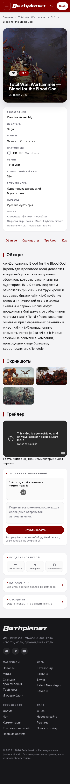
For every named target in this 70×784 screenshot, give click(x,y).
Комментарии (12, 722)
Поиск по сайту (47, 728)
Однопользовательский (24, 188)
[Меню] (7, 6)
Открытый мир (15, 221)
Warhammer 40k (16, 225)
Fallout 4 (42, 673)
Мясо (38, 221)
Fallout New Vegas (49, 685)
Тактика (47, 225)
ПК (21, 153)
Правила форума (14, 733)
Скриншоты (30, 240)
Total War (13, 164)
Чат (5, 716)
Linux (35, 153)
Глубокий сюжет (53, 221)
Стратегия (27, 141)
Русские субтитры (20, 205)
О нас (41, 711)
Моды (7, 673)
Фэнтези (27, 216)
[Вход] (23, 492)
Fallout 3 (42, 691)
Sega (10, 129)
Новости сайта (47, 716)
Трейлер (50, 240)
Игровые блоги (13, 695)
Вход (62, 5)
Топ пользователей (16, 728)
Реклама (42, 722)
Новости (9, 668)
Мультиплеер (16, 193)
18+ (9, 176)
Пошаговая (34, 225)
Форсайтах (40, 216)
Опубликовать (35, 530)
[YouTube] (24, 651)
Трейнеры (10, 689)
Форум (7, 711)
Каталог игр (45, 668)
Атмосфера (13, 216)
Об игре (11, 240)
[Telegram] (15, 651)
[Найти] (51, 6)
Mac (27, 153)
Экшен (11, 141)
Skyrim (41, 679)
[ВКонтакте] (6, 651)
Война (29, 221)
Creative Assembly (19, 117)
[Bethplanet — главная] (29, 6)
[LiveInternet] (11, 770)
